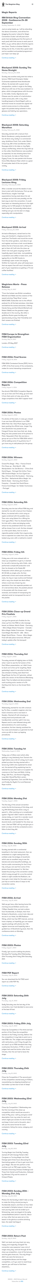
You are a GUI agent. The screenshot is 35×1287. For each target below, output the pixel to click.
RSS (22, 1281)
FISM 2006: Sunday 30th (14, 843)
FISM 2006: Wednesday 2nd (16, 701)
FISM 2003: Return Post (14, 1236)
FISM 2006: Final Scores (14, 357)
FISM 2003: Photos (11, 945)
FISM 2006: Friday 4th (13, 552)
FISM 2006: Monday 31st (14, 798)
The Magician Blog (12, 4)
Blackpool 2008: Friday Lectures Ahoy (14, 181)
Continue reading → (9, 58)
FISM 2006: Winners (12, 457)
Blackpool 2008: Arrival (14, 227)
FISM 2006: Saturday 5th (14, 502)
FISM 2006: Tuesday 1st (14, 748)
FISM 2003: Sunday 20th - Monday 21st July (15, 1192)
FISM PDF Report (10, 973)
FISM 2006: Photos (11, 412)
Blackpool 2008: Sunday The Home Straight (16, 68)
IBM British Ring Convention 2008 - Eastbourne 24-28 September (16, 20)
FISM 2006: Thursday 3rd (15, 654)
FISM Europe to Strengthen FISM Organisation (15, 335)
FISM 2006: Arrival (11, 898)
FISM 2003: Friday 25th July (16, 1023)
